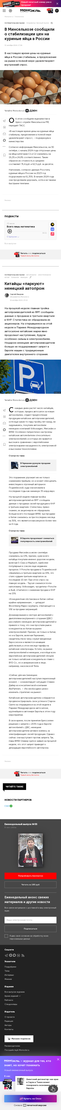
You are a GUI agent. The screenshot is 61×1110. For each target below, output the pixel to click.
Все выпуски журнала (15, 992)
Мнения (8, 979)
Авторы (8, 1025)
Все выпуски (10, 243)
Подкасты (12, 216)
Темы (7, 971)
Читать (23, 253)
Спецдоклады (11, 1004)
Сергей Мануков (17, 294)
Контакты (9, 1029)
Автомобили (31, 275)
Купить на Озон (32, 1098)
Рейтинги (9, 1000)
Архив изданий (12, 996)
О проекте (10, 1017)
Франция (24, 277)
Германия (15, 277)
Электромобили (44, 275)
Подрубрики (10, 967)
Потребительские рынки (15, 23)
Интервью (9, 975)
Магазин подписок (20, 1039)
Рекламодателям (12, 1046)
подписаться (38, 253)
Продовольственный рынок (37, 23)
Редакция (9, 1021)
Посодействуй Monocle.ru (17, 1050)
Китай (7, 277)
